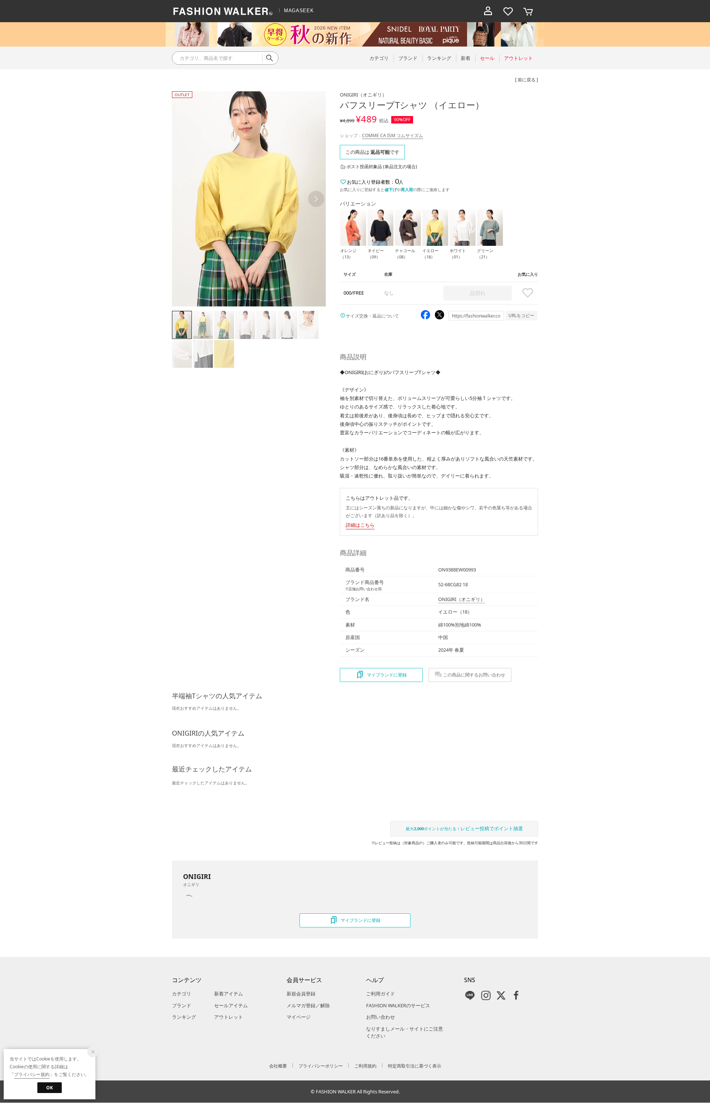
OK (49, 1088)
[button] (316, 199)
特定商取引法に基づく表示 (414, 1066)
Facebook (516, 995)
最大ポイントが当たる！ (464, 828)
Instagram (486, 995)
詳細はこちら (360, 525)
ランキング (184, 1017)
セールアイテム (231, 1005)
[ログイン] (488, 11)
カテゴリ (181, 993)
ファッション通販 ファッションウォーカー (223, 11)
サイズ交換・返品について (372, 316)
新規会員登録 (301, 993)
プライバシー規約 (32, 1074)
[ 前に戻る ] (526, 80)
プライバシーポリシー (320, 1066)
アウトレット (228, 1017)
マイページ (299, 1017)
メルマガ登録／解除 (308, 1005)
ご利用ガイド (380, 993)
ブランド (181, 1005)
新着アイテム (228, 993)
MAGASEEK (299, 10)
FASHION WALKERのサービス (398, 1005)
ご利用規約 (365, 1066)
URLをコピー (521, 315)
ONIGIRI (363, 94)
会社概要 (278, 1066)
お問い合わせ (380, 1017)
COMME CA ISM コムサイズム (392, 135)
